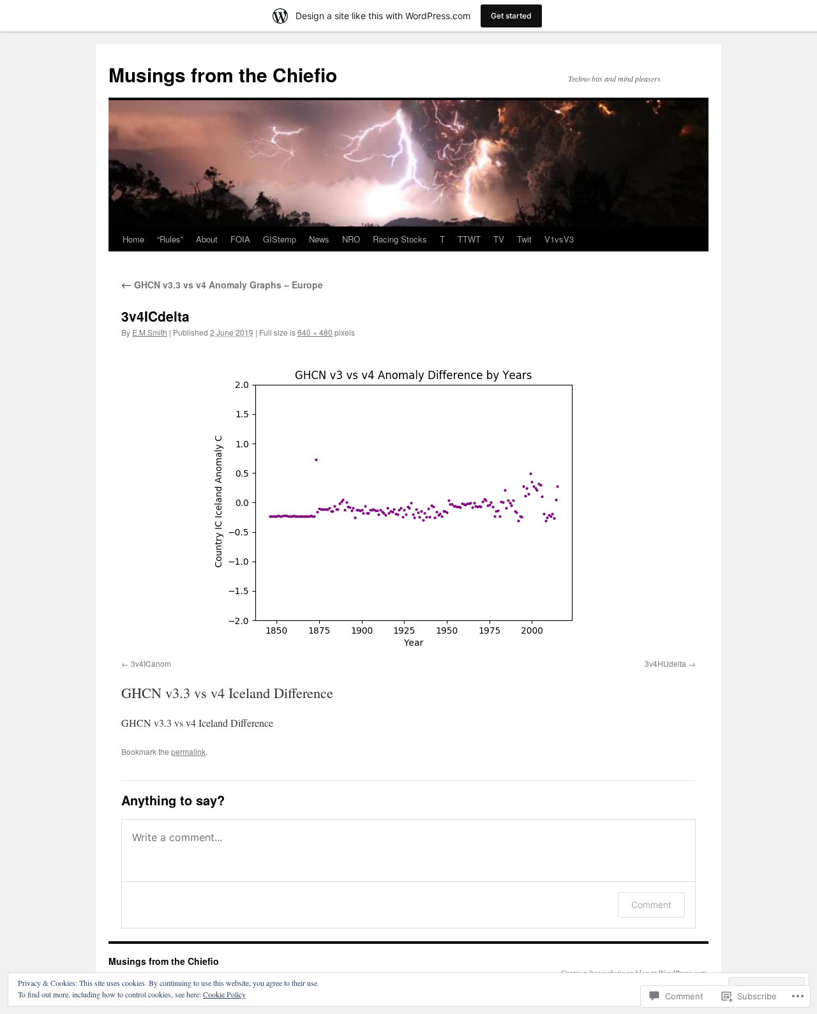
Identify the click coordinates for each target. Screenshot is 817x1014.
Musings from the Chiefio (223, 74)
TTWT (469, 239)
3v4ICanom (151, 663)
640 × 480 (315, 332)
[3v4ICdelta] (408, 501)
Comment (651, 904)
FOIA (240, 239)
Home (133, 239)
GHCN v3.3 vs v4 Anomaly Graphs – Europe (222, 284)
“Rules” (170, 239)
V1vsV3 (559, 239)
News (319, 239)
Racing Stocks (400, 239)
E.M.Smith (149, 332)
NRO (351, 239)
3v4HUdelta (665, 663)
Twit (524, 239)
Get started (511, 15)
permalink (188, 751)
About (207, 239)
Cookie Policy (224, 994)
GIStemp (279, 239)
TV (498, 239)
